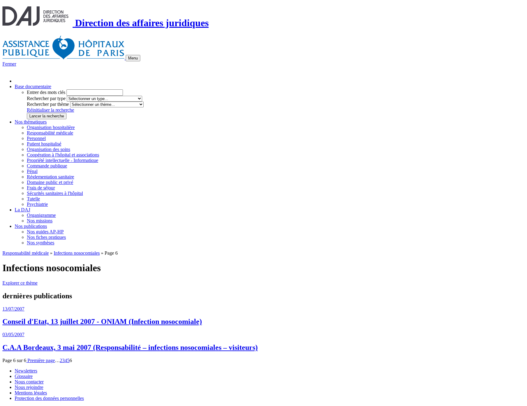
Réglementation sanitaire (50, 176)
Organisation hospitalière (51, 127)
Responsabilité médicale (50, 132)
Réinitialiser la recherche (50, 110)
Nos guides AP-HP (45, 231)
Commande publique (47, 165)
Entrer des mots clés (46, 92)
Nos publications (31, 226)
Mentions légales (31, 392)
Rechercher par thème (48, 104)
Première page (40, 360)
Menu (133, 58)
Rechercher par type (46, 98)
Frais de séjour (41, 187)
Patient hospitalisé (44, 143)
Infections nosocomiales (77, 253)
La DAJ (22, 209)
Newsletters (26, 370)
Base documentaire (33, 86)
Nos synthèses (40, 242)
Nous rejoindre (29, 387)
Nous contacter (29, 381)
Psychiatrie (37, 204)
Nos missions (39, 220)
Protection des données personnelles (49, 398)
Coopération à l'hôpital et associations (63, 154)
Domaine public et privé (50, 182)
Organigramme (41, 215)
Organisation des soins (48, 149)
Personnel (36, 138)
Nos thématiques (31, 121)
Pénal (32, 171)
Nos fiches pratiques (46, 237)
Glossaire (24, 376)
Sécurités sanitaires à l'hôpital (55, 193)
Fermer (9, 63)
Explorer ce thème (20, 283)
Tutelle (33, 198)
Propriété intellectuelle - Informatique (62, 160)
